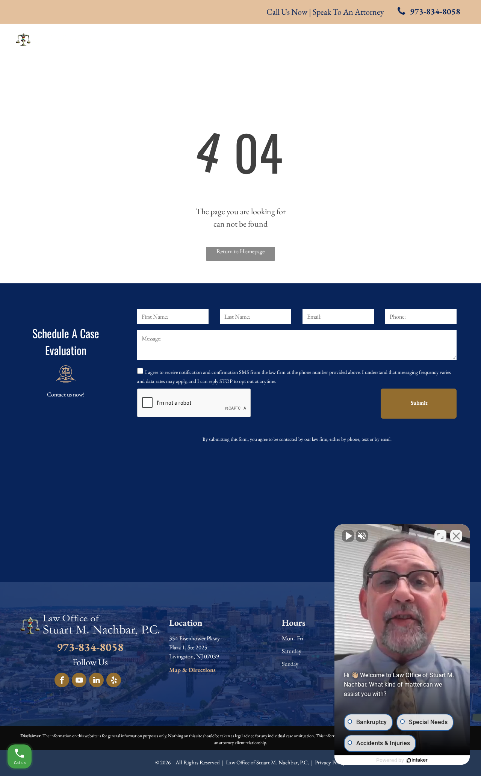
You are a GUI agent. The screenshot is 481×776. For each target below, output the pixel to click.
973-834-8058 (90, 647)
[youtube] (79, 681)
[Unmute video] (348, 536)
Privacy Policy (330, 762)
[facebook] (61, 681)
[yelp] (113, 681)
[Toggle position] (440, 536)
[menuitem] (190, 38)
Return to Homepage (240, 251)
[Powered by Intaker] (417, 760)
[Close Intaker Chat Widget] (456, 536)
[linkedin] (96, 681)
